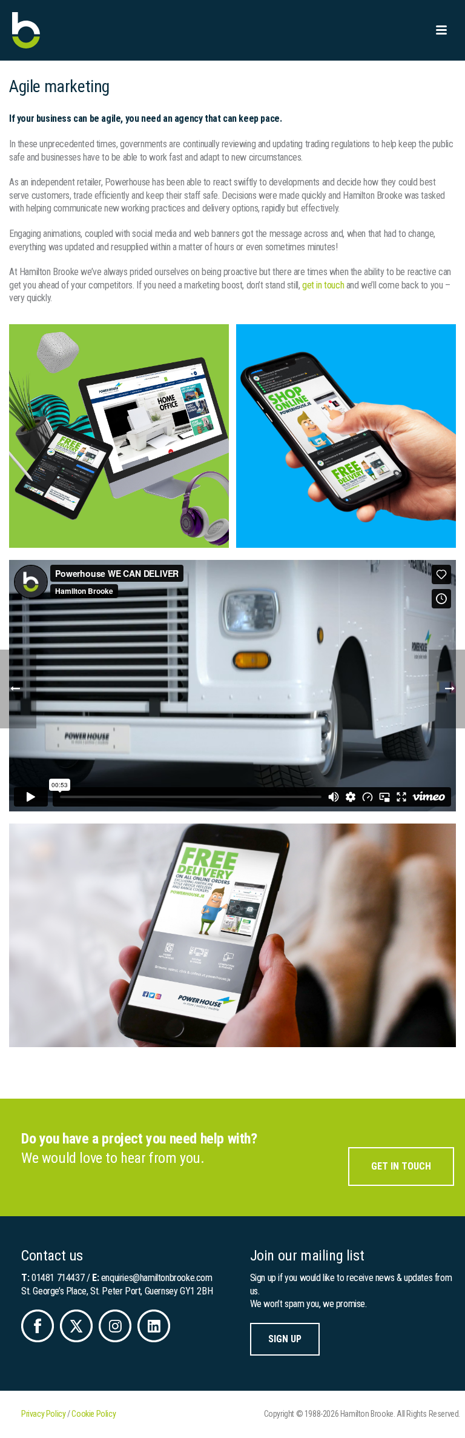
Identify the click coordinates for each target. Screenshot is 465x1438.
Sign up (285, 1339)
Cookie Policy (93, 1414)
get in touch (323, 285)
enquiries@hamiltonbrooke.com (157, 1277)
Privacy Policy (43, 1414)
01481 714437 (57, 1277)
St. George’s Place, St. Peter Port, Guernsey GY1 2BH (117, 1291)
